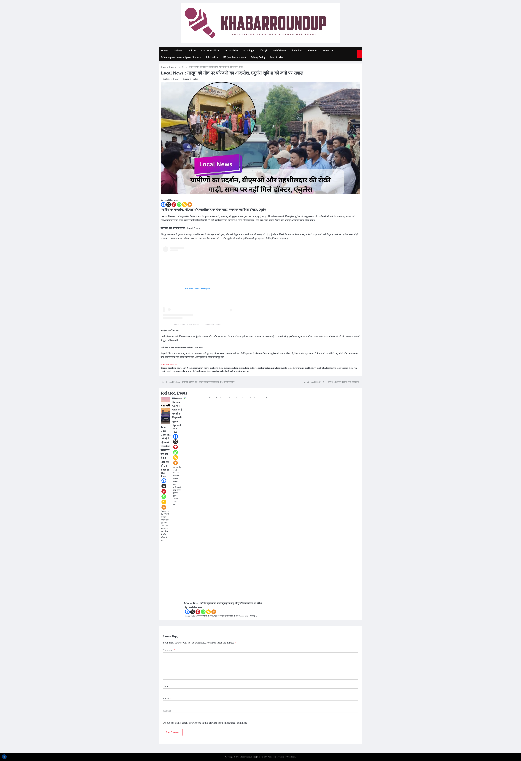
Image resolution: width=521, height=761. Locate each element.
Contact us (327, 50)
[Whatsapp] (179, 204)
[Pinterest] (173, 204)
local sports (201, 371)
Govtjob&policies (210, 50)
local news (331, 368)
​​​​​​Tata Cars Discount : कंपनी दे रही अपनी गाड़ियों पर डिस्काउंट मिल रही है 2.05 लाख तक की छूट (165, 446)
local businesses (226, 368)
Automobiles (231, 50)
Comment (169, 650)
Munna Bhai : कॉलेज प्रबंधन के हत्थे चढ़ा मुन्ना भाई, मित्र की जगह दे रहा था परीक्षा (223, 603)
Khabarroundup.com (248, 757)
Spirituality (212, 57)
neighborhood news (229, 371)
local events (281, 368)
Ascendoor (272, 757)
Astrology (248, 50)
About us (312, 50)
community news (201, 368)
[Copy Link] (184, 204)
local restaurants (174, 371)
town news (244, 371)
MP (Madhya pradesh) (234, 57)
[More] (189, 204)
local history (310, 368)
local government (296, 368)
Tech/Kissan (279, 50)
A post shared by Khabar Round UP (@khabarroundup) (197, 324)
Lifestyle (263, 50)
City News (187, 368)
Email (167, 698)
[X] (168, 204)
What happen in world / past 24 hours (181, 57)
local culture (250, 368)
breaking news (174, 368)
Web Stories (276, 57)
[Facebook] (163, 204)
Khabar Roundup (190, 79)
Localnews (178, 50)
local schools (188, 371)
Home (164, 50)
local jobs (321, 368)
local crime (239, 368)
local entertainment (266, 368)
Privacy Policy (258, 57)
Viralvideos (297, 50)
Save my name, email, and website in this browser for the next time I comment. (206, 722)
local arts (214, 368)
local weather (213, 371)
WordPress (291, 757)
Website (167, 710)
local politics (342, 368)
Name (167, 686)
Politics (192, 50)
